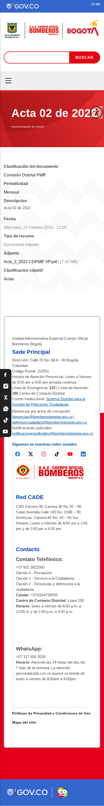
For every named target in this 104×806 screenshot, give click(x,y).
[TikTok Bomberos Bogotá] (5, 420)
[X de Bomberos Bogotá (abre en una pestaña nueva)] (30, 454)
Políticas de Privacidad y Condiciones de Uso (51, 713)
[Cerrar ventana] (96, 112)
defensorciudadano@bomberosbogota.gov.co (49, 422)
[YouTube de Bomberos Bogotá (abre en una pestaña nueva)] (70, 454)
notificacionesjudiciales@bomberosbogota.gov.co (52, 433)
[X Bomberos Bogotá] (5, 397)
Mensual (11, 192)
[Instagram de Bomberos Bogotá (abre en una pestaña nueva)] (43, 454)
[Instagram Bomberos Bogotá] (5, 386)
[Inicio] (52, 29)
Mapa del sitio (24, 722)
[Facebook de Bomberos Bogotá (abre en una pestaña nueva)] (17, 454)
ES (98, 4)
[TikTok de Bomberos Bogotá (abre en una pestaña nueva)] (56, 454)
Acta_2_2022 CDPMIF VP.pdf (30, 262)
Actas (9, 279)
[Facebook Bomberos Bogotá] (5, 374)
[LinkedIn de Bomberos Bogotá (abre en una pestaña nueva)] (83, 454)
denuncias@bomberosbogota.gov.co (42, 417)
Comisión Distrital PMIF (25, 175)
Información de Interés (30, 126)
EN (93, 4)
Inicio (14, 126)
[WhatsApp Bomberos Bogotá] (5, 408)
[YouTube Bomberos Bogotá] (5, 431)
